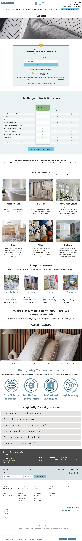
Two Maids (20, 500)
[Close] (80, 538)
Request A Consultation (7, 488)
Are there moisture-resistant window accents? (25, 425)
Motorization (32, 9)
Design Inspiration (52, 493)
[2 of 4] (40, 358)
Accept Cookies (72, 539)
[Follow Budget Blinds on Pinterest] (75, 510)
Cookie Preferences (6, 517)
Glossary (50, 495)
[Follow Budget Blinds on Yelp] (74, 473)
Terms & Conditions (6, 511)
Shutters (18, 9)
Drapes (25, 9)
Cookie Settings (54, 539)
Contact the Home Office (7, 495)
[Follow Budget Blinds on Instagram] (69, 473)
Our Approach (36, 490)
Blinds (7, 9)
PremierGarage (21, 496)
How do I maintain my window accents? (22, 431)
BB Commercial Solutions (23, 488)
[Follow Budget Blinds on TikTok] (78, 510)
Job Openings (36, 501)
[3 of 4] (41, 358)
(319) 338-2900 (76, 4)
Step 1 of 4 (42, 57)
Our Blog (66, 486)
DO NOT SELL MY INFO (7, 515)
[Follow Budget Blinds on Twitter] (72, 510)
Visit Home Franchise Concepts (24, 501)
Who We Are (35, 488)
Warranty (35, 498)
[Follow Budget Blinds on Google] (77, 473)
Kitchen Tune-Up (21, 493)
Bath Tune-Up (20, 491)
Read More (42, 462)
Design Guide (51, 488)
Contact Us (6, 486)
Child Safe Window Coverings (38, 496)
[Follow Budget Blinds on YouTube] (69, 510)
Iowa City (78, 2)
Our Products (41, 41)
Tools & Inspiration (54, 486)
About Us (56, 9)
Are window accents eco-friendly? (19, 443)
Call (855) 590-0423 (6, 493)
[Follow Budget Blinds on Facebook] (60, 510)
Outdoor (39, 9)
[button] (67, 6)
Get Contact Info (76, 6)
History (34, 491)
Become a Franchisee (37, 500)
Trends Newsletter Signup (53, 491)
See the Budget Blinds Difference (41, 149)
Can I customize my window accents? (21, 419)
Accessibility (5, 513)
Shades (12, 9)
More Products (48, 9)
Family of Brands (22, 486)
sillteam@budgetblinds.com (9, 460)
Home (37, 41)
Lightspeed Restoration (22, 495)
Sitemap (4, 507)
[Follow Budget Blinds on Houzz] (71, 473)
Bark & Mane (20, 490)
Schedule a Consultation (69, 9)
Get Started (41, 65)
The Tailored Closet (21, 498)
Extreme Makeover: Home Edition (54, 490)
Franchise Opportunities (7, 2)
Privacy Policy (61, 79)
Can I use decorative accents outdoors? (22, 437)
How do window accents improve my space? (24, 413)
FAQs (50, 496)
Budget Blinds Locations (7, 491)
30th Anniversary (36, 495)
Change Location (14, 454)
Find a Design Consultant (7, 490)
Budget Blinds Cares (37, 493)
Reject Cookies (63, 539)
